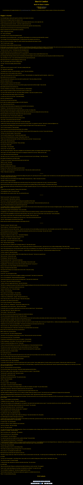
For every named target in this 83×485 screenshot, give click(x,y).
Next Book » (47, 481)
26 (45, 483)
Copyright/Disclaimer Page (25, 10)
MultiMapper (44, 7)
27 (47, 483)
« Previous (33, 483)
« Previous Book (36, 481)
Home (42, 481)
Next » (50, 483)
